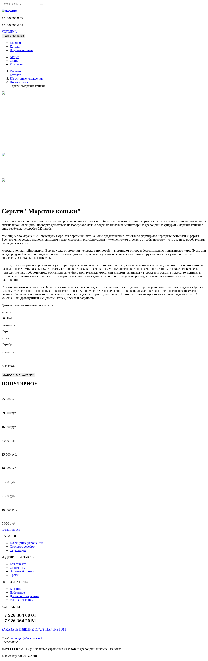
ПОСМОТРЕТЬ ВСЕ (11, 530)
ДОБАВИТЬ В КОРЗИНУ (18, 374)
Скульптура (18, 550)
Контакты (16, 64)
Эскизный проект (22, 571)
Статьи (15, 60)
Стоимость (17, 567)
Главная (15, 43)
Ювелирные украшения (26, 543)
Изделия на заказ (21, 50)
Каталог (15, 46)
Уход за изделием (22, 599)
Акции (14, 57)
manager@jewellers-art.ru (28, 638)
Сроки (14, 575)
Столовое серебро (22, 546)
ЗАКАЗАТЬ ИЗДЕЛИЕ (18, 629)
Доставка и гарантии (24, 596)
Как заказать (18, 564)
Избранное (17, 592)
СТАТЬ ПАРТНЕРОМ (50, 629)
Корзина (15, 588)
